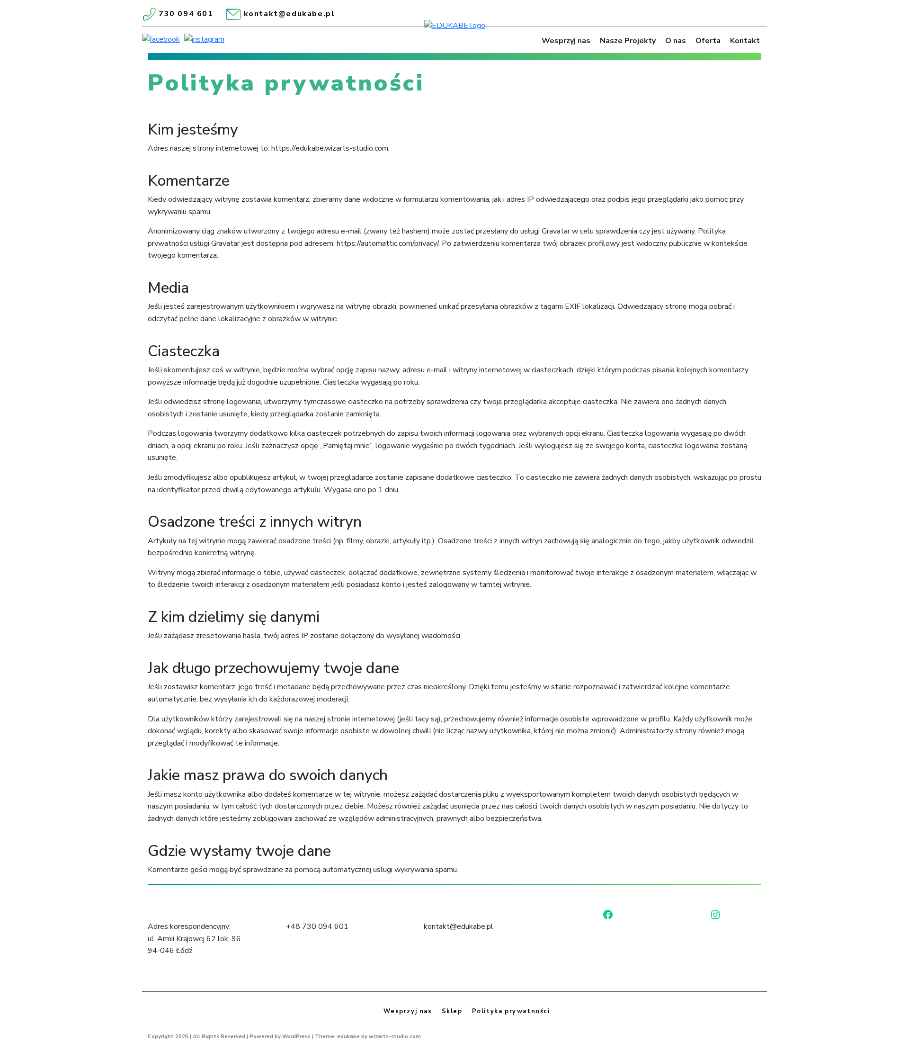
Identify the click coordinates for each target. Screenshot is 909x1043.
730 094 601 (186, 14)
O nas (675, 41)
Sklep (452, 1011)
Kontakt (745, 41)
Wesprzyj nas (566, 41)
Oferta (708, 41)
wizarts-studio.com (395, 1036)
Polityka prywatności (511, 1011)
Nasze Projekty (628, 41)
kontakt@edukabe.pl (289, 14)
